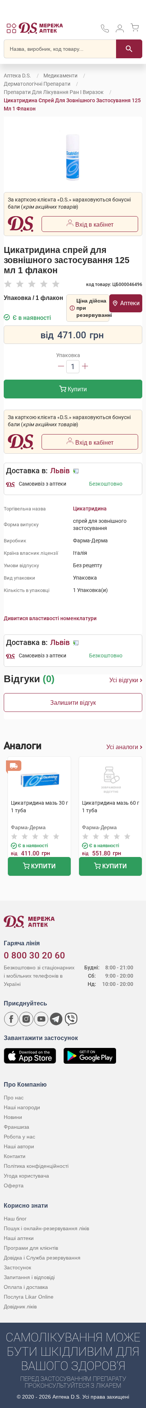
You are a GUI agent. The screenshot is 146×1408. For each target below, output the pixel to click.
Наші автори (19, 1146)
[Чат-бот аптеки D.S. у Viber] (71, 1018)
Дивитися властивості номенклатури (50, 618)
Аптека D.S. (17, 76)
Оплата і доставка (26, 1287)
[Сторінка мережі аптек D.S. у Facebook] (11, 1018)
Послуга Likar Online (29, 1297)
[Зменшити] (61, 367)
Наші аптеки (19, 1238)
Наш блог (15, 1219)
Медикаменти (60, 76)
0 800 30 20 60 (34, 955)
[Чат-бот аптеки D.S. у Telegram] (56, 1018)
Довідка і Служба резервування (42, 1258)
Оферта (14, 1185)
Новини (13, 1117)
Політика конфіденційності (36, 1166)
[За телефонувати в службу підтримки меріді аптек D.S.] (104, 31)
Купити (76, 389)
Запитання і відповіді (29, 1277)
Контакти (14, 1156)
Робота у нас (19, 1137)
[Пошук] (129, 48)
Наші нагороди (22, 1107)
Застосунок (17, 1267)
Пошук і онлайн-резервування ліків (46, 1228)
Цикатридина (90, 509)
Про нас (14, 1098)
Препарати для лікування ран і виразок (54, 92)
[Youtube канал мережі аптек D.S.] (41, 1018)
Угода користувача (26, 1176)
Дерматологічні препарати (37, 84)
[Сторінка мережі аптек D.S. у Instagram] (26, 1018)
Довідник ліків (20, 1307)
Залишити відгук (73, 702)
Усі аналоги (122, 747)
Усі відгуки (123, 680)
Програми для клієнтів (31, 1248)
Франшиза (16, 1127)
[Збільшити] (84, 367)
